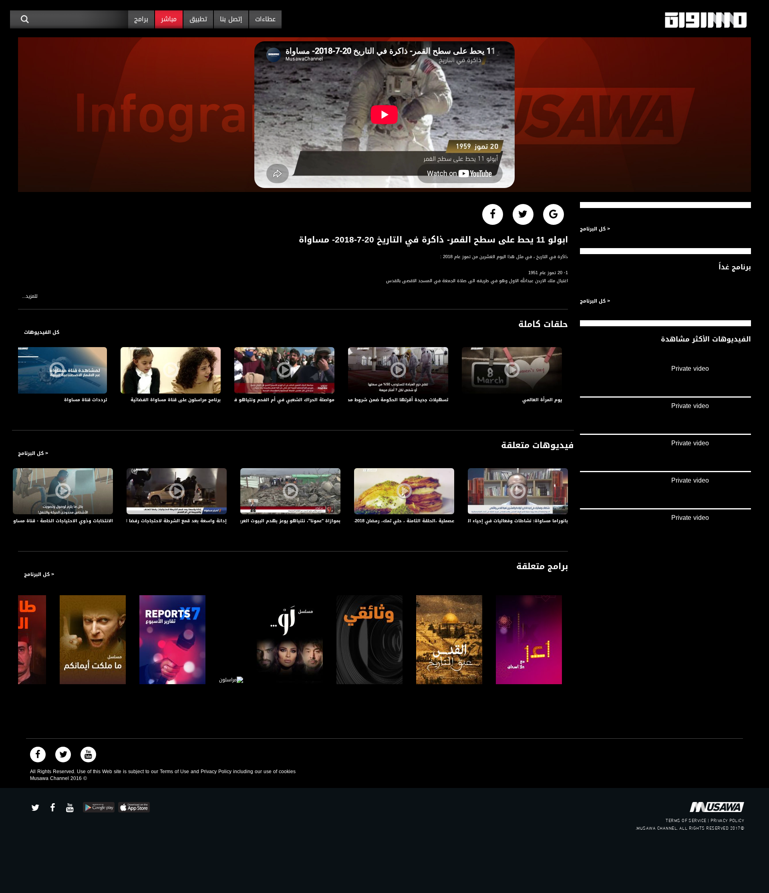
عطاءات (265, 19)
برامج (141, 19)
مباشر (169, 19)
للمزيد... (30, 296)
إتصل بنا (231, 19)
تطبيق (198, 19)
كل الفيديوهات (41, 332)
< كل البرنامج (33, 453)
